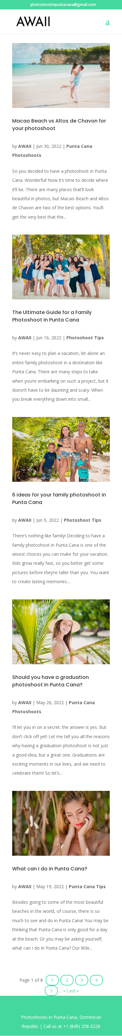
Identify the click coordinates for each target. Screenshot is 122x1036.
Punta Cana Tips (87, 886)
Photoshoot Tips (85, 338)
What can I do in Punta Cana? (49, 868)
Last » (73, 991)
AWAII (24, 146)
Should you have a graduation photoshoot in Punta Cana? (50, 681)
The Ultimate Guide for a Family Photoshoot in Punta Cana (52, 316)
